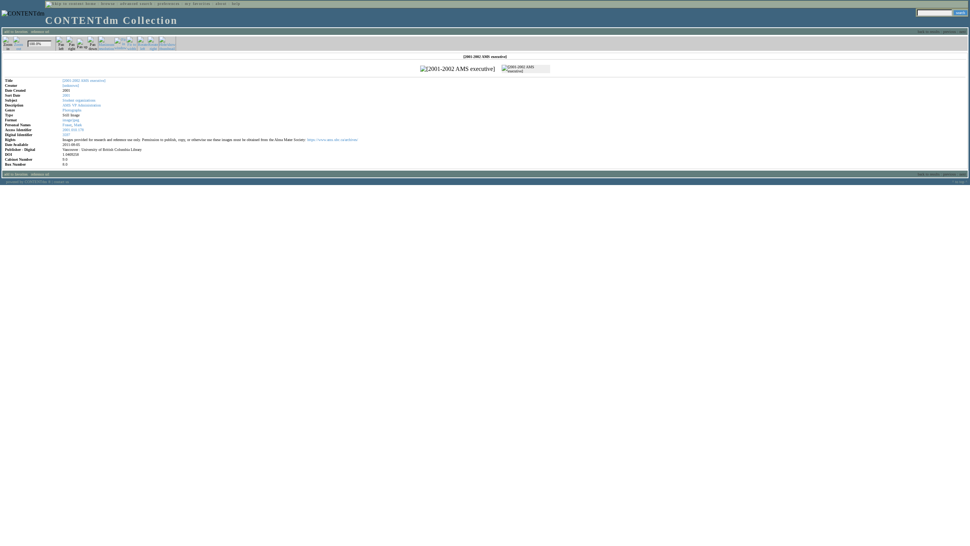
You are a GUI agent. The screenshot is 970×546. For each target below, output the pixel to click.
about (221, 4)
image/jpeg (71, 120)
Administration (89, 105)
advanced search (136, 4)
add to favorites (16, 32)
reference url (40, 32)
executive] (97, 80)
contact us (61, 182)
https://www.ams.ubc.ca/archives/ (332, 140)
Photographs (72, 110)
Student (68, 100)
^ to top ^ (959, 182)
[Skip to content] (65, 4)
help (236, 4)
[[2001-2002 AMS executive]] (457, 69)
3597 (66, 135)
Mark (78, 125)
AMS (85, 80)
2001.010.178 (73, 130)
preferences (169, 4)
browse (108, 4)
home (91, 4)
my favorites (198, 4)
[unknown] (71, 85)
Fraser (67, 125)
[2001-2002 (71, 80)
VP (74, 105)
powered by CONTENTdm (28, 182)
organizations (85, 100)
